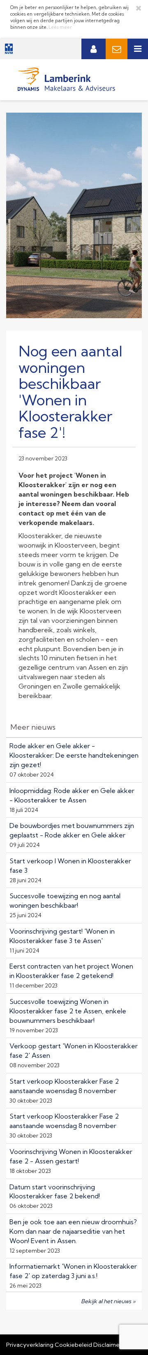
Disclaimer (107, 1344)
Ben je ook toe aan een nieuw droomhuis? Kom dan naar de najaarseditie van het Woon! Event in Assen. (73, 1231)
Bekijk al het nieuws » (108, 1301)
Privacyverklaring (29, 1344)
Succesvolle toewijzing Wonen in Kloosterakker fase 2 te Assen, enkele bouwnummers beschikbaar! (67, 1010)
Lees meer (60, 27)
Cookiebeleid (73, 1344)
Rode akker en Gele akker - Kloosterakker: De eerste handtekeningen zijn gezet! (74, 755)
